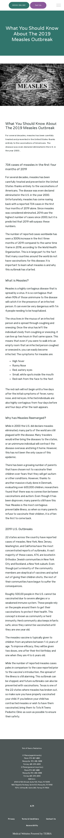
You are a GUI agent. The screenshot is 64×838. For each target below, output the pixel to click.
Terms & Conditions (30, 819)
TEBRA (47, 833)
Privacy (11, 819)
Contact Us (51, 819)
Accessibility (32, 825)
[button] (58, 5)
